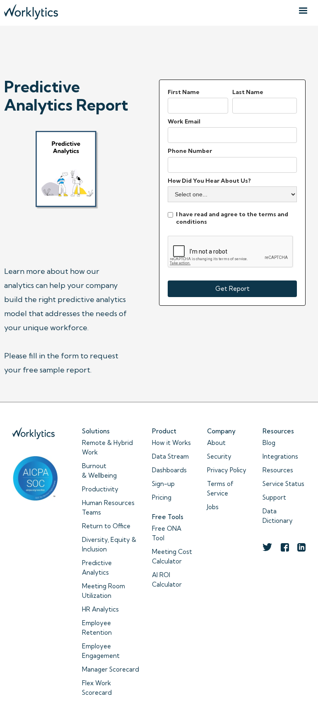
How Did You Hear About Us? (209, 180)
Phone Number (190, 151)
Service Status (283, 484)
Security (219, 456)
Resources (278, 470)
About (216, 443)
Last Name (247, 92)
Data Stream (170, 456)
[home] (31, 9)
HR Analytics (100, 609)
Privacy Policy (226, 470)
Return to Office (106, 526)
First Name (184, 92)
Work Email (184, 121)
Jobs (213, 507)
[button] (303, 11)
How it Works (171, 443)
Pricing (161, 497)
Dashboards (169, 470)
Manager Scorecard (110, 669)
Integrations (280, 456)
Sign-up (163, 484)
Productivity (100, 489)
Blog (269, 443)
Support (274, 497)
